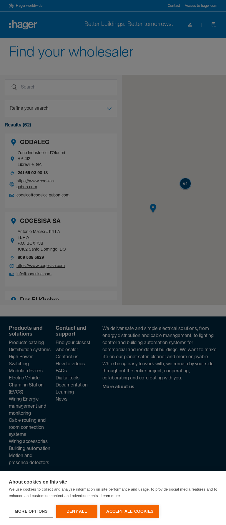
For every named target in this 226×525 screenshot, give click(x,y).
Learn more (110, 496)
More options (31, 511)
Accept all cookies (129, 511)
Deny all (77, 511)
